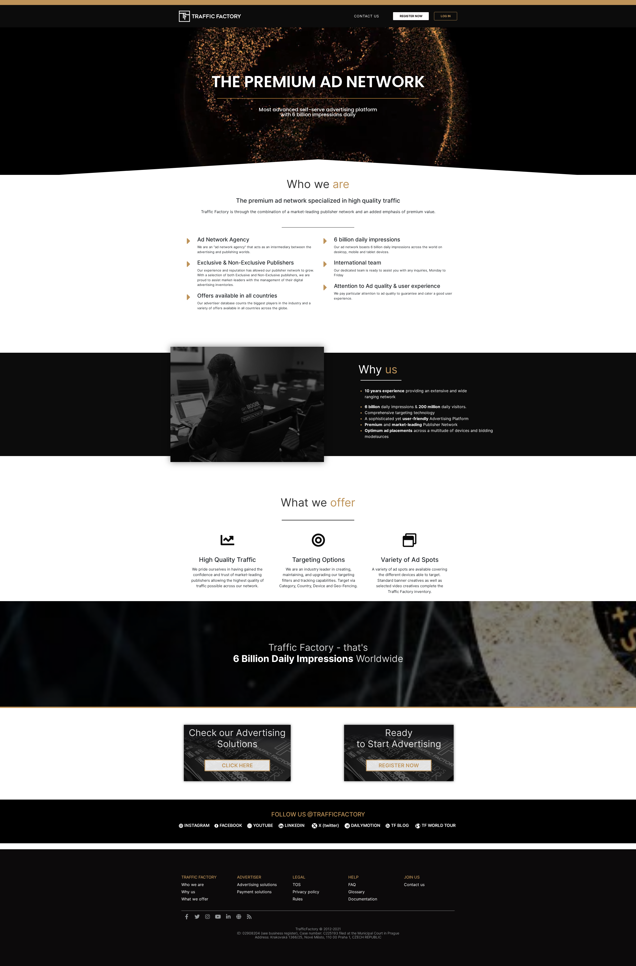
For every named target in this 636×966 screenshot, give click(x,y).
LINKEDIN (295, 825)
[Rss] (249, 917)
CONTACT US (366, 16)
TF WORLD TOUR (439, 825)
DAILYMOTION (365, 825)
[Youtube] (218, 917)
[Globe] (239, 917)
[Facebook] (186, 917)
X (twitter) (328, 825)
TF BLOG (400, 825)
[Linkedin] (228, 917)
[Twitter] (197, 917)
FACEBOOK (231, 825)
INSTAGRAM (196, 825)
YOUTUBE (263, 825)
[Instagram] (207, 917)
